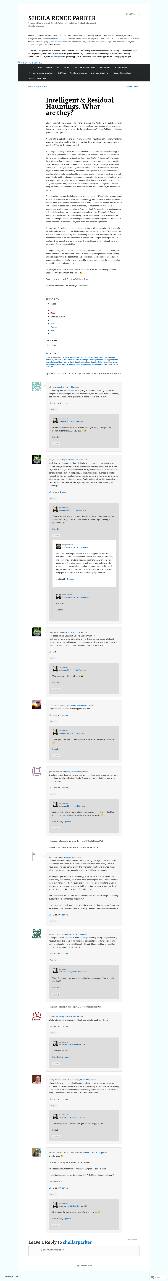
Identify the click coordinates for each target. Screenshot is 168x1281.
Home (31, 67)
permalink (49, 367)
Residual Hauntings (80, 359)
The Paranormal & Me (37, 78)
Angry (72, 357)
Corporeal (79, 357)
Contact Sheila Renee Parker (84, 67)
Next (137, 86)
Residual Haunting (68, 364)
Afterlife (66, 357)
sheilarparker (77, 1242)
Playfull (58, 364)
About (40, 67)
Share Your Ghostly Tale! (100, 73)
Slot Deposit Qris (121, 67)
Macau (66, 67)
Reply (53, 409)
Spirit (91, 359)
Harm (96, 357)
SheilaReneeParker (100, 364)
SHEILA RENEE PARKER (62, 18)
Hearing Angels (105, 67)
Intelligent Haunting (90, 362)
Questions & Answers (78, 73)
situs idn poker (56, 42)
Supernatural (98, 359)
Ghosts (90, 357)
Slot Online (62, 73)
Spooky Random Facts (123, 73)
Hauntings (103, 357)
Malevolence (103, 362)
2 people (63, 403)
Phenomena (68, 359)
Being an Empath (52, 67)
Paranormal (58, 359)
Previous (128, 86)
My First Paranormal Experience (41, 73)
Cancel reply (133, 1239)
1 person (70, 578)
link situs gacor (57, 57)
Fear (85, 357)
